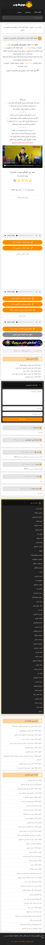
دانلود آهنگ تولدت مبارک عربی (32, 371)
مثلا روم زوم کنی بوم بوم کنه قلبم (30, 924)
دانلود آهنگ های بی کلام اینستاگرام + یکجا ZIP (26, 726)
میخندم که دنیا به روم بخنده (32, 856)
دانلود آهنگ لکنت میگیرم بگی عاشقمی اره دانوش (20, 38)
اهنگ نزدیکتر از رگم (35, 861)
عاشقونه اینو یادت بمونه (33, 844)
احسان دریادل (38, 669)
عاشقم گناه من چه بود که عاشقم (31, 785)
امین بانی (39, 509)
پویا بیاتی (39, 602)
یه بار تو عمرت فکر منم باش (32, 903)
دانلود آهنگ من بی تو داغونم (32, 814)
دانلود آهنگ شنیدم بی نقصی (32, 810)
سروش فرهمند (37, 686)
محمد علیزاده (38, 525)
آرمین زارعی (38, 530)
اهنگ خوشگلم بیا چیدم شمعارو (31, 929)
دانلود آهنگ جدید (35, 865)
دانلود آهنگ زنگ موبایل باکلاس (31, 890)
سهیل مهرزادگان (37, 597)
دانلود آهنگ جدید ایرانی (34, 848)
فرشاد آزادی (38, 618)
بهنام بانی (39, 542)
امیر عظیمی (38, 699)
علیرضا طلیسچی (37, 517)
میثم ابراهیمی (37, 623)
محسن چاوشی (37, 631)
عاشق (17, 121)
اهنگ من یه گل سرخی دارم (33, 882)
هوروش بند (38, 580)
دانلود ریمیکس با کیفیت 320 (21, 298)
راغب (40, 572)
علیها (40, 711)
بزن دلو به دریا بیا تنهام (34, 912)
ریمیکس (28, 12)
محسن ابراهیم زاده (36, 555)
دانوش (31, 27)
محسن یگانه (38, 513)
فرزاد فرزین (38, 652)
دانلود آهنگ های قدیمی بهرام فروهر (30, 365)
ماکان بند (39, 589)
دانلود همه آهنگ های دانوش (22, 335)
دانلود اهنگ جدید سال (34, 908)
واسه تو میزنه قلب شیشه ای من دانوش (29, 873)
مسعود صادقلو (37, 564)
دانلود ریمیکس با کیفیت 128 (21, 304)
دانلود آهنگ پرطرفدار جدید (33, 818)
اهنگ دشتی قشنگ (35, 869)
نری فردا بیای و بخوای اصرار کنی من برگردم (28, 916)
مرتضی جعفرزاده (37, 559)
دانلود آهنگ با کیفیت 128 (21, 248)
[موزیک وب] (22, 4)
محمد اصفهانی (37, 678)
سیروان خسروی (37, 661)
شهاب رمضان (38, 648)
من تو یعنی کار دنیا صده (33, 806)
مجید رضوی (29, 63)
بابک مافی (39, 665)
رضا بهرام (39, 538)
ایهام (40, 551)
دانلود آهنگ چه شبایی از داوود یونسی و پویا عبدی (26, 374)
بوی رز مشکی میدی (35, 852)
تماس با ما (14, 941)
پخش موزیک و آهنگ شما (26, 941)
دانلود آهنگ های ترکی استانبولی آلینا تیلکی (28, 368)
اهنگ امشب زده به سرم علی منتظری (30, 839)
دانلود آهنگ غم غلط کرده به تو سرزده (29, 827)
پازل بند (39, 673)
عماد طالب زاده (37, 695)
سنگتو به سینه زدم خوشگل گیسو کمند (29, 835)
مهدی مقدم (38, 690)
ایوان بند (39, 534)
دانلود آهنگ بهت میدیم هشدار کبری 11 (29, 768)
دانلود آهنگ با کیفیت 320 (21, 242)
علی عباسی (38, 682)
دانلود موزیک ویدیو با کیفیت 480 (21, 310)
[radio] (30, 181)
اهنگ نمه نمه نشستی (34, 780)
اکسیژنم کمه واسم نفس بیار (32, 899)
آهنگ (32, 45)
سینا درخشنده (37, 593)
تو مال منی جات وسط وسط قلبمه (31, 886)
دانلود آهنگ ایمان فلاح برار (33, 752)
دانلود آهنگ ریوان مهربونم (33, 377)
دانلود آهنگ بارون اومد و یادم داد (31, 802)
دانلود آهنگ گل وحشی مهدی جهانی (30, 764)
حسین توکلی (38, 568)
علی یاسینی (38, 576)
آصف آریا (39, 707)
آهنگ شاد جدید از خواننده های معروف (29, 878)
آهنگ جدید (36, 351)
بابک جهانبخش (37, 606)
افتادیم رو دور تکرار (35, 920)
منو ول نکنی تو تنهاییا (34, 823)
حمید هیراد (38, 657)
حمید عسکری (38, 547)
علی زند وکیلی (37, 614)
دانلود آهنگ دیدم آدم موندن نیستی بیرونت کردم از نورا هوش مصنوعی (22, 758)
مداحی (19, 12)
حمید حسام (38, 703)
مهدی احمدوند (37, 644)
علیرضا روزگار (38, 635)
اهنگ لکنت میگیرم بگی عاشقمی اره (30, 793)
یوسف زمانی (38, 640)
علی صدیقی (38, 627)
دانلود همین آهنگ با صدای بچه (21, 329)
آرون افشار (39, 521)
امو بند (40, 610)
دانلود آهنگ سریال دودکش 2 (32, 797)
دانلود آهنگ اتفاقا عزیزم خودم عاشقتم (29, 789)
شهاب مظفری (38, 585)
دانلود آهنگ (37, 12)
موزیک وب (38, 27)
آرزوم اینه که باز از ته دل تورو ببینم (30, 831)
